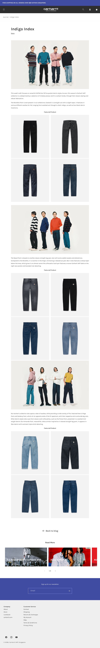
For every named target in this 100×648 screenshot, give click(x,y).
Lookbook (7, 614)
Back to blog (52, 530)
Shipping (27, 612)
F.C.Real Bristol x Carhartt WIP (24, 559)
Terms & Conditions (30, 622)
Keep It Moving (59, 559)
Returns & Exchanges (31, 614)
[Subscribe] (69, 591)
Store (5, 612)
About (6, 609)
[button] (3, 9)
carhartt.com (8, 617)
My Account (27, 617)
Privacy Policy (28, 625)
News (13, 33)
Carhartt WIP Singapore (17, 642)
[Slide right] (55, 571)
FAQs (25, 620)
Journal (5, 17)
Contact (26, 609)
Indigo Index (14, 17)
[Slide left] (44, 571)
